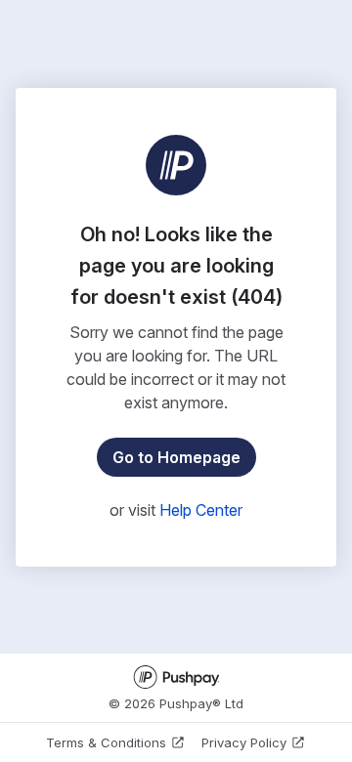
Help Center (200, 510)
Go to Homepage (176, 457)
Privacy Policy (243, 742)
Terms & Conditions (106, 742)
